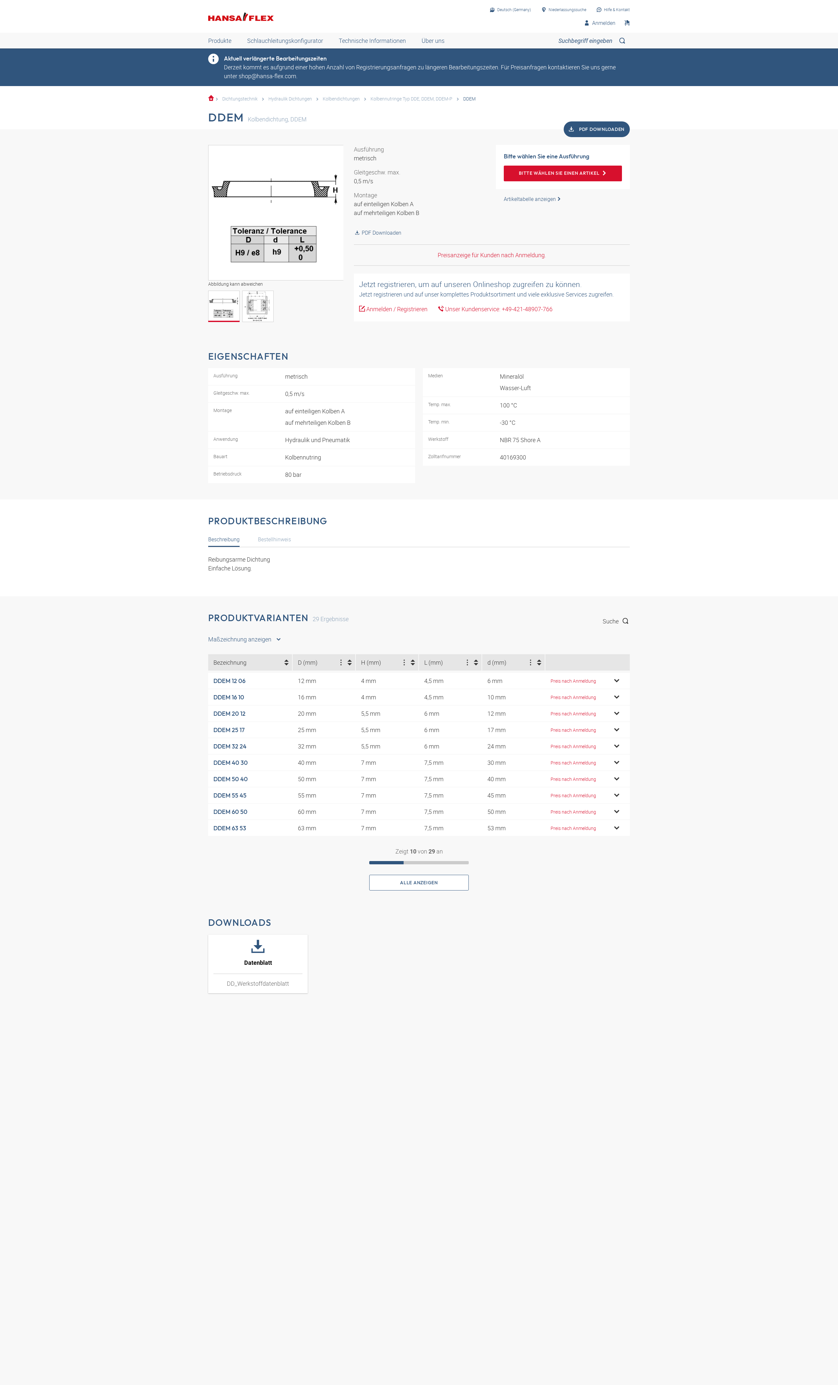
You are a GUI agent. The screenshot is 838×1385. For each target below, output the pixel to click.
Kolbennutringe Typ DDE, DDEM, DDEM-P (411, 99)
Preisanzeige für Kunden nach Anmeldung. (492, 255)
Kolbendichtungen (341, 99)
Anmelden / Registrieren (396, 309)
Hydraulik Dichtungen (290, 99)
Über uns (433, 41)
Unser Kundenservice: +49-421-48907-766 (498, 309)
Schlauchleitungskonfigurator (285, 41)
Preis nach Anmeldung (573, 681)
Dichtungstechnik (240, 99)
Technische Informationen (372, 41)
